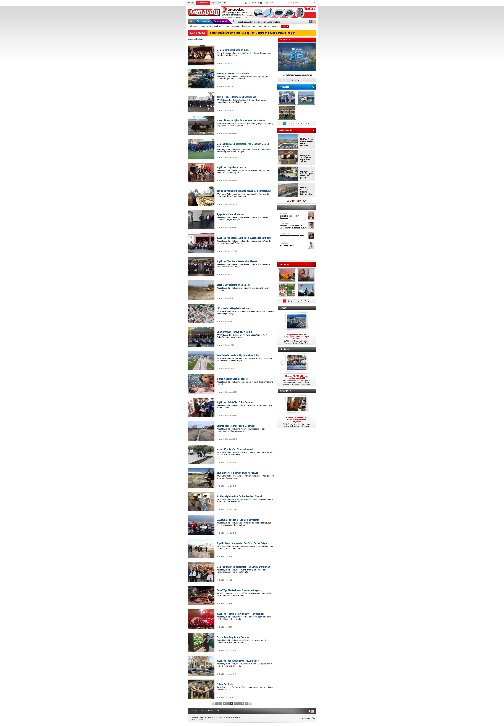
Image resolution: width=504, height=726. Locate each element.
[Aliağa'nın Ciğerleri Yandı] (306, 275)
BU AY (289, 201)
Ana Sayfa (191, 3)
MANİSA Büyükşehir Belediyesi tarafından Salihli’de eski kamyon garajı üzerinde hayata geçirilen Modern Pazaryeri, (242, 99)
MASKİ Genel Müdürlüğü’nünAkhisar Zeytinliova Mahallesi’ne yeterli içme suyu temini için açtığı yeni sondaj (245, 475)
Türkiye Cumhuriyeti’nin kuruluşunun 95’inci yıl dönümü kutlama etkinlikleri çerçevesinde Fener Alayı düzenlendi (244, 592)
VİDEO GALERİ (284, 264)
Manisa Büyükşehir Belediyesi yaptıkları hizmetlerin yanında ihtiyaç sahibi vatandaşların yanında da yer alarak (243, 170)
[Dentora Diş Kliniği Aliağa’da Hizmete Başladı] (287, 98)
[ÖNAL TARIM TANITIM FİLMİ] (287, 290)
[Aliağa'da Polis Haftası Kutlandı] (306, 290)
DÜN (304, 201)
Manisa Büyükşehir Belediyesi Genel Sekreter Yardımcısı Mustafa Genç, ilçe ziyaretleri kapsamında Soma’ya (244, 264)
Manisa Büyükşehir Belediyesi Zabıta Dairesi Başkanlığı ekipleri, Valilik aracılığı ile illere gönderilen (245, 405)
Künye (202, 711)
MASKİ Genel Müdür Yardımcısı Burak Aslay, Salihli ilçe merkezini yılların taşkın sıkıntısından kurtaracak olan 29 (245, 452)
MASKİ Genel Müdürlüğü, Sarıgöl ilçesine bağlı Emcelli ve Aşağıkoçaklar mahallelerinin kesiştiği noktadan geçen (244, 193)
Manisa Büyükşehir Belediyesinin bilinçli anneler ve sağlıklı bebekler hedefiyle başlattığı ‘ (245, 381)
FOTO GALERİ (284, 87)
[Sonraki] (250, 703)
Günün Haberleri (203, 3)
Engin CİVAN (293, 226)
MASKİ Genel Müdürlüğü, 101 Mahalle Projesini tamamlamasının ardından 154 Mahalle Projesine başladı (245, 311)
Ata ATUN (290, 216)
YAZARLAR (283, 207)
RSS (218, 711)
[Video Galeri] (220, 21)
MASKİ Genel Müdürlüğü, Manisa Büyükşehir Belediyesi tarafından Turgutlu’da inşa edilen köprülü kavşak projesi (245, 545)
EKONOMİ (283, 308)
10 (246, 704)
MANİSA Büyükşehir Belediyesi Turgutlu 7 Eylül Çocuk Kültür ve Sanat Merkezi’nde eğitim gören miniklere (242, 334)
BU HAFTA (297, 201)
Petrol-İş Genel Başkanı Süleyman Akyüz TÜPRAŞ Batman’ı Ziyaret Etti (265, 21)
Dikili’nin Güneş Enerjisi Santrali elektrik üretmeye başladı (306, 142)
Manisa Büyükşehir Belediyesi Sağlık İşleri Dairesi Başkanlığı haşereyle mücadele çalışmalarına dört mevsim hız (242, 76)
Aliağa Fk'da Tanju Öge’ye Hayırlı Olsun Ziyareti (305, 158)
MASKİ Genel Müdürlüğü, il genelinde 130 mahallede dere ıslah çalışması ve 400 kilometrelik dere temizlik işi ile (244, 358)
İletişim (210, 711)
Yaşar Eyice (287, 244)
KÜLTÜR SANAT (286, 349)
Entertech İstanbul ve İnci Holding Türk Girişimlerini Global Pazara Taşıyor (252, 33)
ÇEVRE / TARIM (285, 391)
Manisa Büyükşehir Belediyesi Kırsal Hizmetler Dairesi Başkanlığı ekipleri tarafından (243, 287)
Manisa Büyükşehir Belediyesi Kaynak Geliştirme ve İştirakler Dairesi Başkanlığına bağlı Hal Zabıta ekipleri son (241, 639)
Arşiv (213, 3)
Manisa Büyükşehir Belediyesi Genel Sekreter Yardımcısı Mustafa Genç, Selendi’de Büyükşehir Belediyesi (243, 217)
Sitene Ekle (221, 3)
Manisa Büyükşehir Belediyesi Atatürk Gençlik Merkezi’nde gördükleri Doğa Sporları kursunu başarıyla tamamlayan (244, 522)
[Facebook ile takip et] (310, 21)
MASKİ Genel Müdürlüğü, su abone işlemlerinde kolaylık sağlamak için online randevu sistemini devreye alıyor (245, 499)
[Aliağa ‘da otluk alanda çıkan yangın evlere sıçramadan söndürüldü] (287, 275)
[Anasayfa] (191, 21)
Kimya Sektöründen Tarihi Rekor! (296, 75)
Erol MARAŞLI (292, 234)
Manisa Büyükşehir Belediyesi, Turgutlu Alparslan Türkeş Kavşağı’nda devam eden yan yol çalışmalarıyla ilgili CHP (244, 663)
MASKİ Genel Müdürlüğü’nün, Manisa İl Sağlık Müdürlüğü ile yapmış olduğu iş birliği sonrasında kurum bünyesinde (245, 123)
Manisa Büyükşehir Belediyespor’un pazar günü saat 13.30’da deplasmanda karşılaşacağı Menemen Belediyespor (244, 148)
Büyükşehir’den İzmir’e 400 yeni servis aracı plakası (306, 174)
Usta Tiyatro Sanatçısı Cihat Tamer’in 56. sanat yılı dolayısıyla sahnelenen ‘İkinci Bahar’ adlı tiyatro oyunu (244, 52)
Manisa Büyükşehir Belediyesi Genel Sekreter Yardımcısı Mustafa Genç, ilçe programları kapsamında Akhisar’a (244, 240)
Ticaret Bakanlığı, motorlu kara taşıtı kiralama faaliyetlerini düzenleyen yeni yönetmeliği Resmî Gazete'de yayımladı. (297, 339)
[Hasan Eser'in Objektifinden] (287, 113)
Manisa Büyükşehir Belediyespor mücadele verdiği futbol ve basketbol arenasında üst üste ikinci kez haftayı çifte (244, 569)
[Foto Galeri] (203, 21)
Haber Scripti (306, 718)
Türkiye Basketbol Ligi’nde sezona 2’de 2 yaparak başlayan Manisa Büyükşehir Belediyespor (245, 686)
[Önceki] (213, 703)
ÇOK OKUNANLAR (285, 130)
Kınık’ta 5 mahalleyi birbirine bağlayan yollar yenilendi (306, 191)
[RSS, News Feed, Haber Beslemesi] (314, 21)
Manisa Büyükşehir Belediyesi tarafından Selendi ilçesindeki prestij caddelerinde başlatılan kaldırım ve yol (241, 428)
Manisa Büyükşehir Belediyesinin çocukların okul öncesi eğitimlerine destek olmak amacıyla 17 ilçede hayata (244, 616)
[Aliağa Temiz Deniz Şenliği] (306, 98)
